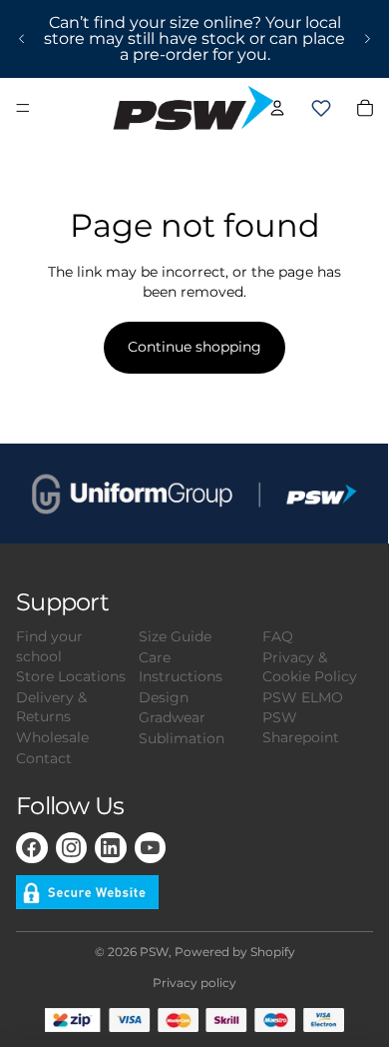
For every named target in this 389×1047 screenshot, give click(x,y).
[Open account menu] (277, 108)
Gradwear (172, 717)
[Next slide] (367, 39)
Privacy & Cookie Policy (309, 667)
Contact (44, 758)
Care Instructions (180, 667)
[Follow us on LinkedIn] (111, 848)
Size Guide (175, 636)
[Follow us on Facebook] (32, 848)
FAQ (277, 636)
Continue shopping (194, 347)
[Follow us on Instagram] (72, 848)
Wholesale (52, 737)
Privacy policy (194, 982)
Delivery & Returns (51, 707)
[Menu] (23, 108)
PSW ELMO (302, 697)
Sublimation (181, 738)
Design (164, 697)
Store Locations (71, 676)
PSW (154, 951)
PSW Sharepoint (300, 727)
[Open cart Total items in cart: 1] (321, 108)
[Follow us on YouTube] (151, 848)
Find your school (49, 646)
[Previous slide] (22, 39)
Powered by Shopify (235, 951)
